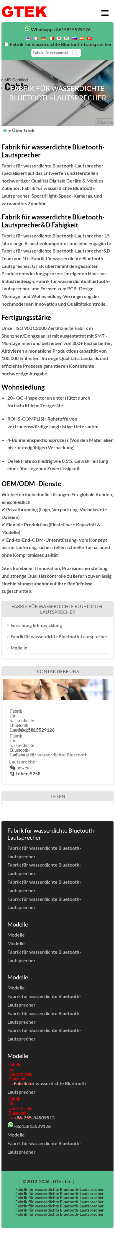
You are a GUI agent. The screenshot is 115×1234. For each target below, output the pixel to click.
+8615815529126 (32, 1126)
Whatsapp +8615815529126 (61, 29)
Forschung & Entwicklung (36, 625)
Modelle (19, 647)
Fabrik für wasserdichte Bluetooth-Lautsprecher (59, 636)
